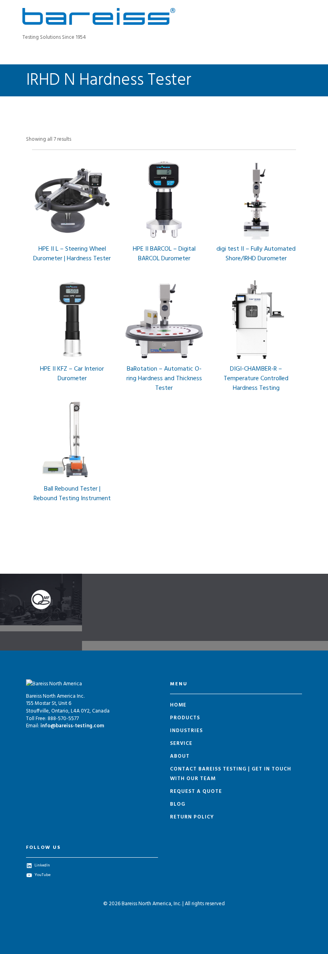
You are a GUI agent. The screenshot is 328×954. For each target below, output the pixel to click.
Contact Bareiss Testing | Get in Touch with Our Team (230, 774)
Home (178, 705)
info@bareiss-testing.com (72, 726)
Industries (186, 730)
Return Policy (192, 817)
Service (181, 743)
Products (185, 718)
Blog (177, 804)
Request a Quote (196, 791)
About (180, 756)
